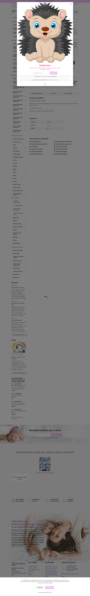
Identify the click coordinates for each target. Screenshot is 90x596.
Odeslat (53, 73)
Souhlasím (49, 587)
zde (51, 592)
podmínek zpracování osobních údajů (52, 79)
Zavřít (45, 84)
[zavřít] (70, 4)
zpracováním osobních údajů (45, 76)
